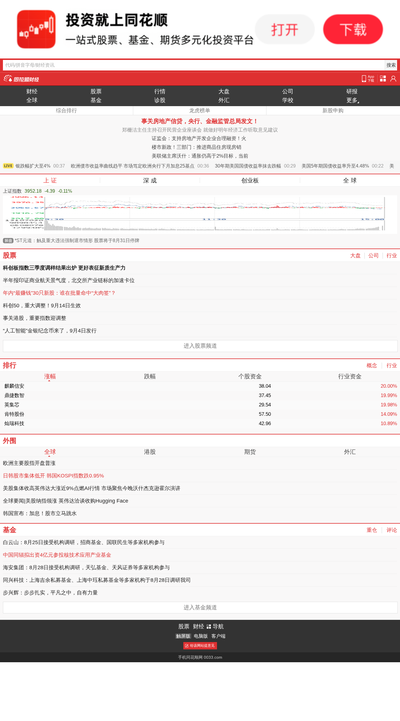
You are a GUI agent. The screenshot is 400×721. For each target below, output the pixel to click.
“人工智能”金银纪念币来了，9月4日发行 (50, 331)
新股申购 (332, 110)
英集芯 (11, 405)
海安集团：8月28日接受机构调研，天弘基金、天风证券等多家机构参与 (86, 567)
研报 (352, 91)
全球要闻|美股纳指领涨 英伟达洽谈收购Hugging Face (65, 501)
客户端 (218, 636)
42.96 (265, 423)
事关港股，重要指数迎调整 (34, 318)
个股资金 (250, 376)
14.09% (389, 414)
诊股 (159, 100)
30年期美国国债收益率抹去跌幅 (249, 165)
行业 (392, 255)
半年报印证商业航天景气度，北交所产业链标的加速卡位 (69, 280)
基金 (96, 100)
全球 (31, 100)
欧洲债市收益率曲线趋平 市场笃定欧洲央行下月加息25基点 (134, 165)
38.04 (265, 386)
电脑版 (201, 636)
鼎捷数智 (14, 395)
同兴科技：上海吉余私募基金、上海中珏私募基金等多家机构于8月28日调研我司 (97, 580)
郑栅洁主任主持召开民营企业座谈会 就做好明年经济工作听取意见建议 (200, 130)
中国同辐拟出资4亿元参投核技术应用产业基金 (57, 555)
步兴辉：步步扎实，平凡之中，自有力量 (50, 593)
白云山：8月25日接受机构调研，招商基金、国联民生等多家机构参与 (84, 542)
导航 (218, 626)
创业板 (250, 180)
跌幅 (150, 376)
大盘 (224, 91)
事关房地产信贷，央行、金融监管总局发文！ (200, 121)
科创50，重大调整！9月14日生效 (42, 305)
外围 (9, 440)
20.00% (389, 386)
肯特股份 (14, 414)
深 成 (150, 180)
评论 (392, 530)
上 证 (50, 180)
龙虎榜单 (199, 110)
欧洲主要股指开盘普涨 (29, 463)
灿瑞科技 (14, 423)
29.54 (265, 405)
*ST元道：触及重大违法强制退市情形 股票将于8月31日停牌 (77, 240)
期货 (250, 452)
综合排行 (66, 110)
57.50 (265, 414)
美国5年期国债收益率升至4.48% (337, 165)
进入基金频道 (200, 607)
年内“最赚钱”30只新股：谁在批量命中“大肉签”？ (59, 293)
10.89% (389, 423)
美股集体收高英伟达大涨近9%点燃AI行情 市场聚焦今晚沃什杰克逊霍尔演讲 (91, 488)
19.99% (389, 395)
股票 (96, 91)
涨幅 (50, 376)
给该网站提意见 (202, 646)
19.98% (389, 405)
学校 (287, 100)
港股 (150, 452)
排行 (9, 365)
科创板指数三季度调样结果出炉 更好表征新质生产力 (64, 268)
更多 (352, 100)
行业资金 (350, 376)
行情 (159, 91)
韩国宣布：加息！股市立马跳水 (40, 513)
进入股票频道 (200, 346)
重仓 (372, 530)
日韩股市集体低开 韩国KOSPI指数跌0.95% (53, 476)
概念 (372, 365)
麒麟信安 (14, 386)
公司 (287, 91)
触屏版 (183, 636)
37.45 (265, 395)
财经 (31, 91)
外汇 (224, 100)
